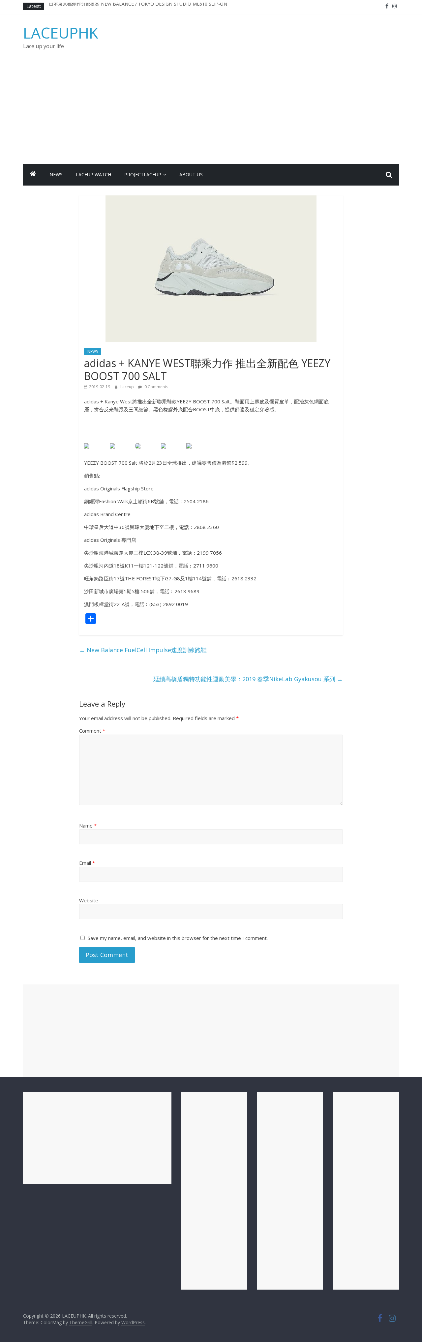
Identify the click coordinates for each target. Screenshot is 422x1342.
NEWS (56, 174)
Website (88, 900)
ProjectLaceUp (142, 174)
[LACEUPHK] (33, 175)
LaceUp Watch (93, 174)
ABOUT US (191, 174)
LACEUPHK (60, 32)
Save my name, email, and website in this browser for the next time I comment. (178, 938)
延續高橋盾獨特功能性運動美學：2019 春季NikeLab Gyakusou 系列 (248, 679)
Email (87, 863)
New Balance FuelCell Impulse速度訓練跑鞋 (143, 650)
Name (88, 825)
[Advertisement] (211, 114)
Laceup (127, 387)
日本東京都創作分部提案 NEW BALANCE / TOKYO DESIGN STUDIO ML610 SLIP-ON (138, 6)
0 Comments (155, 387)
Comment (92, 730)
